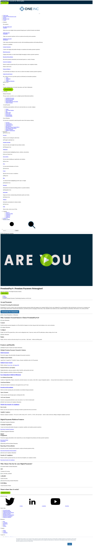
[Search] (22, 229)
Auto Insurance (9, 123)
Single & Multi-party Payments (12, 101)
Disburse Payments (7, 513)
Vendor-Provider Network (7, 74)
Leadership (8, 217)
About (4, 530)
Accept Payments (6, 510)
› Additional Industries (10, 81)
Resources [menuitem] (5, 131)
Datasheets (5, 185)
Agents (7, 109)
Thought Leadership (6, 142)
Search (16, 230)
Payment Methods (9, 100)
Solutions (5, 297)
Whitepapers (5, 149)
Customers (5, 522)
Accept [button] (70, 544)
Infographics (5, 192)
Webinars (4, 199)
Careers (4, 531)
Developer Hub (6, 18)
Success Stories (5, 156)
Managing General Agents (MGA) (12, 127)
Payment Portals (9, 114)
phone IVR (16, 365)
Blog (4, 178)
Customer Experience (7, 46)
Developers (5, 523)
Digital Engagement (6, 51)
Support (4, 17)
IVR (6, 111)
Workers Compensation (10, 130)
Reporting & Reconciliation (8, 56)
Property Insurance (9, 129)
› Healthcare (8, 78)
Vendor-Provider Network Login (9, 16)
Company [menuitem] (5, 211)
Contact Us (8, 215)
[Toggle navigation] (39, 13)
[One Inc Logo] (20, 13)
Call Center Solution (10, 110)
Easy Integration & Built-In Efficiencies (11, 374)
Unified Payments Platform (8, 512)
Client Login (5, 15)
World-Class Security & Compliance (10, 404)
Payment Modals (9, 116)
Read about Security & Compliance (8, 459)
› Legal (7, 79)
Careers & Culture (9, 213)
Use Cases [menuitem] (5, 91)
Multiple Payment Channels (6, 362)
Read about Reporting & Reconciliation (8, 450)
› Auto (7, 77)
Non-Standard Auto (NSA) (11, 128)
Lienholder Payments (10, 98)
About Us (7, 212)
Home (4, 296)
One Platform (7, 39)
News (4, 163)
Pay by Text (8, 113)
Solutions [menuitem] (5, 22)
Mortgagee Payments (10, 99)
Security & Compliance (7, 61)
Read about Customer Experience (7, 429)
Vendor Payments (9, 102)
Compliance (8, 214)
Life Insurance (8, 125)
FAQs (4, 206)
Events (4, 170)
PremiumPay (6, 33)
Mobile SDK (8, 112)
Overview (8, 122)
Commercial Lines (9, 124)
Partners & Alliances (6, 69)
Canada (4, 20)
